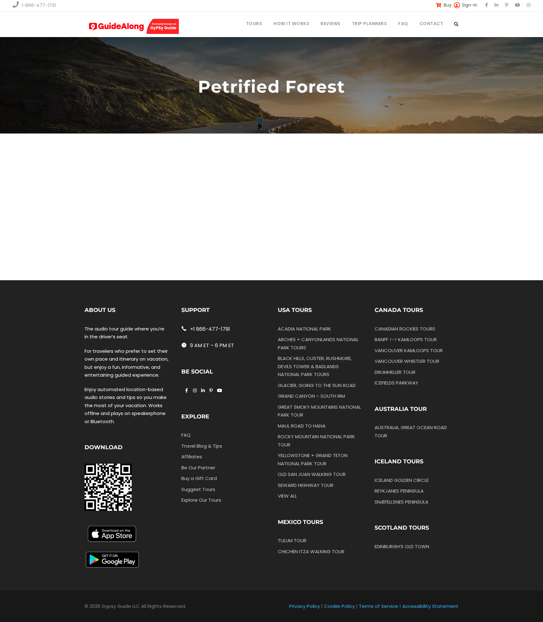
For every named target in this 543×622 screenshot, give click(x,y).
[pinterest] (506, 5)
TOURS (254, 23)
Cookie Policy (339, 606)
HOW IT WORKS (291, 23)
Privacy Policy (304, 606)
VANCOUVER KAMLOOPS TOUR (409, 350)
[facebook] (486, 5)
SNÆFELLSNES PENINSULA (401, 502)
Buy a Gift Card (199, 478)
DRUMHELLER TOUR (395, 372)
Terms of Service (378, 606)
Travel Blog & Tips (201, 446)
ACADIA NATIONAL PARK (304, 328)
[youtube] (517, 5)
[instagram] (528, 5)
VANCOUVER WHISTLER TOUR (407, 361)
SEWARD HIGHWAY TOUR (305, 485)
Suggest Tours (198, 489)
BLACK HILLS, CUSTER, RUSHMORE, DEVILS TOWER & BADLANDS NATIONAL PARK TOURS (315, 366)
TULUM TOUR (292, 540)
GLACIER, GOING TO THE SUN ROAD (317, 385)
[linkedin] (496, 5)
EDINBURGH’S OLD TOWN (402, 546)
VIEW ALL (287, 496)
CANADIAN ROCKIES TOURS (405, 328)
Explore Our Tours (201, 500)
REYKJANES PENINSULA (399, 491)
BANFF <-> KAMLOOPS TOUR (406, 339)
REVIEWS (331, 23)
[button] (188, 183)
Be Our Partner (198, 467)
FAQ (403, 23)
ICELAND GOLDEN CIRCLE (402, 480)
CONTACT (431, 23)
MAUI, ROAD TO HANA (302, 426)
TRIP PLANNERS (369, 23)
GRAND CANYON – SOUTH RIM (311, 396)
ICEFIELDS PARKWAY (396, 382)
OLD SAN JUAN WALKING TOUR (312, 474)
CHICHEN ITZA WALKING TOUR (311, 551)
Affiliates (191, 456)
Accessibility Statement (430, 606)
